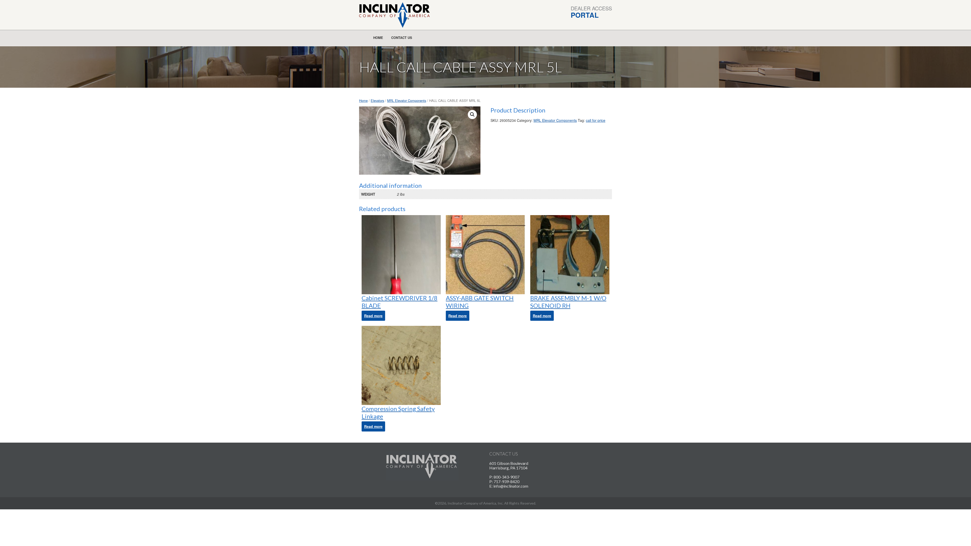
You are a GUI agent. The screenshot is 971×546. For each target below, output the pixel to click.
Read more (373, 315)
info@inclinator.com (510, 486)
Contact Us (401, 37)
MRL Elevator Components (406, 100)
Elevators (377, 100)
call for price (595, 120)
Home (378, 37)
